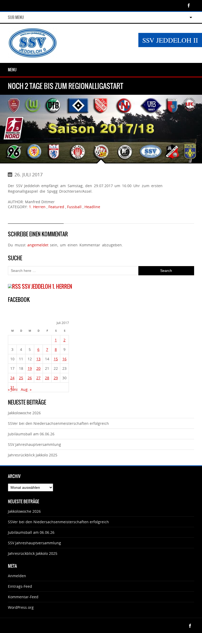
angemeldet (37, 244)
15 (56, 358)
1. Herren (37, 206)
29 (56, 377)
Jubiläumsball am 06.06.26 (31, 433)
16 (64, 358)
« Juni (13, 389)
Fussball (74, 206)
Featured (56, 206)
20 (38, 368)
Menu (12, 70)
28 (47, 377)
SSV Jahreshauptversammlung (34, 444)
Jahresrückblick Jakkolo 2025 (32, 454)
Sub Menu (16, 17)
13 (38, 358)
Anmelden (17, 575)
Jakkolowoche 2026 (24, 412)
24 (12, 377)
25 (21, 377)
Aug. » (26, 389)
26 (30, 377)
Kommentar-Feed (23, 596)
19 (30, 368)
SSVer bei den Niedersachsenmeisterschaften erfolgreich (58, 423)
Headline (92, 206)
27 (38, 377)
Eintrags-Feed (20, 586)
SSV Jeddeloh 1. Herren (47, 286)
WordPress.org (21, 607)
